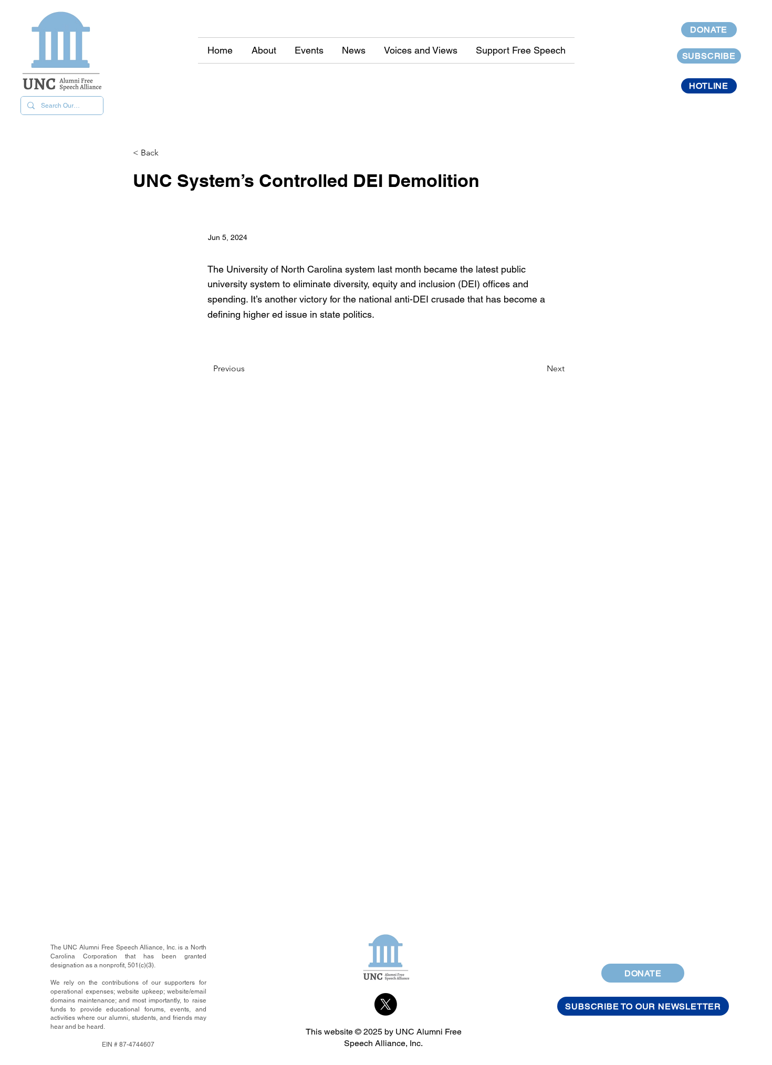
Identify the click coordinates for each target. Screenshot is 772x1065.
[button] (353, 50)
